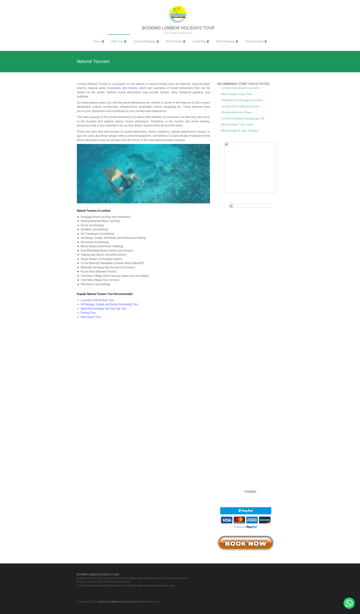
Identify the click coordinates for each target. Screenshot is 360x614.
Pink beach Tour (91, 317)
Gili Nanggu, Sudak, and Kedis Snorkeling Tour (109, 304)
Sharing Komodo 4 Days (236, 112)
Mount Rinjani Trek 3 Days (237, 124)
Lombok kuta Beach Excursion (240, 88)
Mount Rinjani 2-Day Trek (236, 94)
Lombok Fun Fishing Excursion (240, 106)
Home (97, 41)
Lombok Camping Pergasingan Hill (242, 118)
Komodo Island (254, 41)
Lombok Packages (145, 41)
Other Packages (225, 41)
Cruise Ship (199, 41)
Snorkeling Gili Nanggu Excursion (241, 100)
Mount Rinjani (174, 41)
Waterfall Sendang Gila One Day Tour (104, 308)
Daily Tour (117, 41)
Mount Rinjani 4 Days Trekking (239, 130)
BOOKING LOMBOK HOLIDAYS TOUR (178, 28)
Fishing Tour (88, 312)
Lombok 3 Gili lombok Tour (97, 300)
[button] (349, 603)
